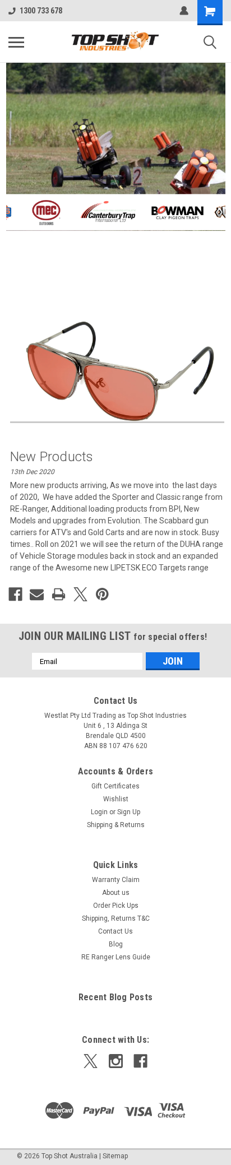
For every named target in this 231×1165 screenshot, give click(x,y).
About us (116, 893)
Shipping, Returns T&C (116, 918)
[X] (80, 594)
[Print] (59, 594)
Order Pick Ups (115, 905)
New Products (52, 457)
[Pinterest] (102, 594)
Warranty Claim (116, 880)
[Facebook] (15, 594)
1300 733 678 (41, 10)
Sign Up (128, 812)
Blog (116, 944)
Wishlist (115, 799)
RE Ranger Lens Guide (115, 957)
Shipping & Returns (116, 825)
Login (99, 812)
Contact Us (115, 931)
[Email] (37, 594)
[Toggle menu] (16, 42)
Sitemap (115, 1156)
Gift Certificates (115, 786)
